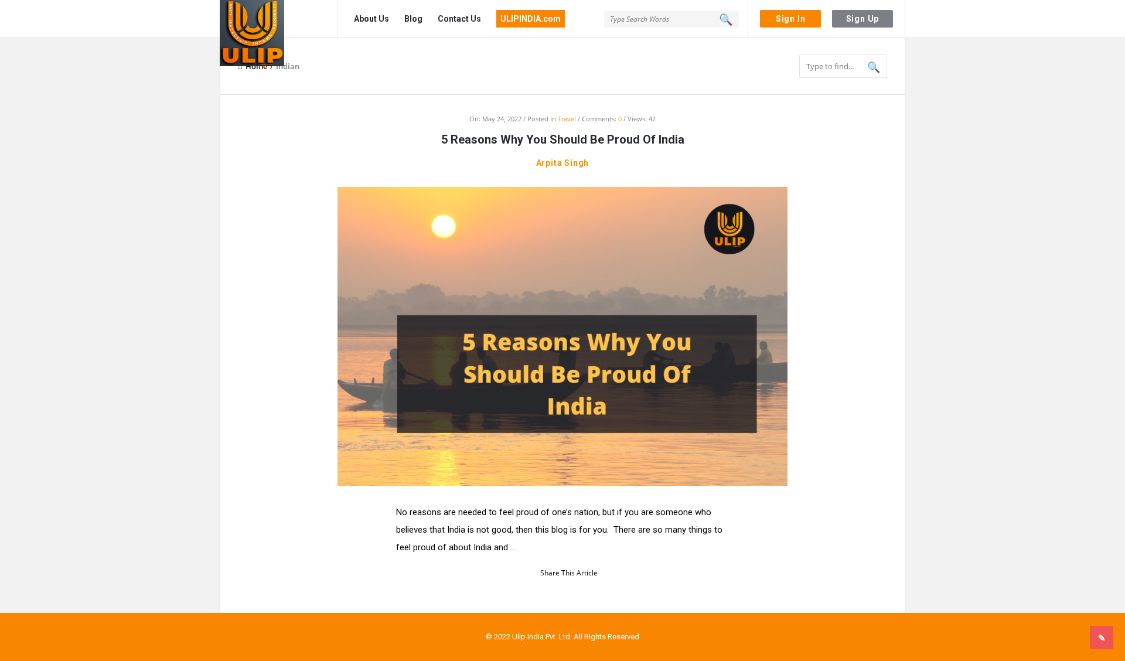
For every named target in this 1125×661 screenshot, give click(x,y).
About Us (371, 18)
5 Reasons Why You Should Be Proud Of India (562, 139)
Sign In (791, 18)
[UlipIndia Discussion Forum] (279, 19)
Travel (567, 118)
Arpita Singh (562, 163)
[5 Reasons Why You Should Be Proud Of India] (563, 335)
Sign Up (862, 18)
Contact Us (459, 18)
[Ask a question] (1101, 637)
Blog (413, 18)
